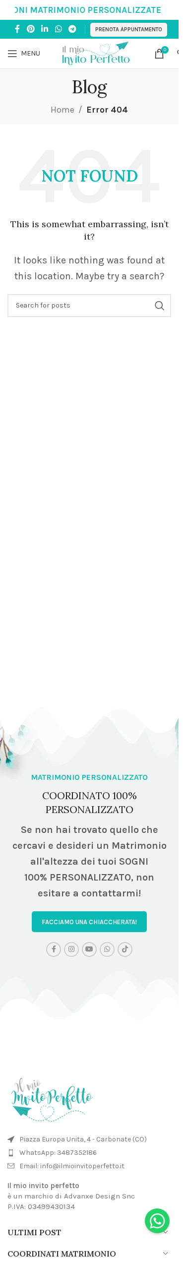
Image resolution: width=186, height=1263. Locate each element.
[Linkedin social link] (45, 29)
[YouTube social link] (89, 949)
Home (62, 109)
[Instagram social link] (71, 949)
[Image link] (52, 1097)
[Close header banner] (166, 10)
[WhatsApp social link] (58, 29)
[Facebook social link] (17, 29)
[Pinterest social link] (30, 29)
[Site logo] (97, 52)
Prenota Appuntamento (128, 29)
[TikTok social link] (125, 949)
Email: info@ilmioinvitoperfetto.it (71, 1166)
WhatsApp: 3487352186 (58, 1152)
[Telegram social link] (72, 29)
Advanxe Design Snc (99, 1196)
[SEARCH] (159, 305)
